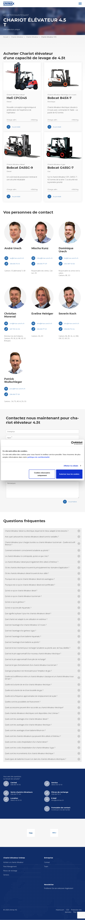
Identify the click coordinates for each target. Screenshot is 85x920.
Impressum (60, 910)
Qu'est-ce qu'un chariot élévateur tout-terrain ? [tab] (23, 596)
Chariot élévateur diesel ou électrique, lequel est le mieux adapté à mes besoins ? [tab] (36, 531)
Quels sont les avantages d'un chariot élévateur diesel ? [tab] (26, 719)
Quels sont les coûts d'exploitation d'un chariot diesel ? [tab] (26, 742)
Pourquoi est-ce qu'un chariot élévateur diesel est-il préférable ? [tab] (30, 585)
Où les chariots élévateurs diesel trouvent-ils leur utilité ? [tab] (27, 573)
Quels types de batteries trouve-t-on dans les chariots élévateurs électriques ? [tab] (35, 759)
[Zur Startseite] (8, 3)
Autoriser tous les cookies (69, 474)
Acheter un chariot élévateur (13, 862)
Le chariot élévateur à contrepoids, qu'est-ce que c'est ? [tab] (27, 556)
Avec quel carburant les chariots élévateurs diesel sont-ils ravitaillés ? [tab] (32, 536)
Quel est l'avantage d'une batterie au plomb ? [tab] (22, 642)
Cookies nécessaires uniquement (42, 474)
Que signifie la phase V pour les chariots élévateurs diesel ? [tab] (28, 613)
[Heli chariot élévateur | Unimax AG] (54, 833)
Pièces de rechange (10, 871)
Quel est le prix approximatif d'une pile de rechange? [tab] (25, 659)
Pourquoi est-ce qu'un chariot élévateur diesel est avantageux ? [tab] (30, 579)
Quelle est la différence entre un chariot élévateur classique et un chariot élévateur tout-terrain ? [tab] (39, 677)
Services (6, 875)
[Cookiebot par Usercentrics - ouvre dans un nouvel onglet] (72, 443)
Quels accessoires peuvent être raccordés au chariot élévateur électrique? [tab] (34, 707)
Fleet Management (10, 866)
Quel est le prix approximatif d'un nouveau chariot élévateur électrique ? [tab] (33, 653)
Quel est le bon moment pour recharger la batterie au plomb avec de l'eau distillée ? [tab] (37, 648)
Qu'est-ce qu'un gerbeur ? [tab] (15, 602)
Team (46, 866)
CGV (67, 910)
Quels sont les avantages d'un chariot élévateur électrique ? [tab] (28, 725)
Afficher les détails (71, 466)
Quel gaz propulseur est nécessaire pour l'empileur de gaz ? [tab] (28, 671)
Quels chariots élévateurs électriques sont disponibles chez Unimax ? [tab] (32, 713)
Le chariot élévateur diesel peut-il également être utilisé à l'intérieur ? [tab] (31, 562)
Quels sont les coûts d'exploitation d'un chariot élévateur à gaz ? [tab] (30, 747)
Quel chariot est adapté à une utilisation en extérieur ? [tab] (26, 619)
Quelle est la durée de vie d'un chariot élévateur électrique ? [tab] (28, 684)
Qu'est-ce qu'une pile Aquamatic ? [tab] (18, 608)
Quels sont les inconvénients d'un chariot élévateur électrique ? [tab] (29, 753)
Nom (9, 438)
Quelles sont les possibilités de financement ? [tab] (22, 701)
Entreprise (11, 431)
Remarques (11, 483)
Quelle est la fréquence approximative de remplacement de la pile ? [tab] (31, 696)
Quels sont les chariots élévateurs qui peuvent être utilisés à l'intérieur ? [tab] (33, 736)
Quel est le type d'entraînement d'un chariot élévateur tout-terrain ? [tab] (31, 665)
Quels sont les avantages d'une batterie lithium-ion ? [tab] (25, 730)
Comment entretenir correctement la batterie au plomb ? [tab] (27, 550)
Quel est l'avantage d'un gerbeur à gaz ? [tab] (20, 630)
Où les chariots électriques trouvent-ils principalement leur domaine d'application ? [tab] (37, 567)
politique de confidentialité (38, 457)
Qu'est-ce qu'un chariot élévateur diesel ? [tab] (21, 590)
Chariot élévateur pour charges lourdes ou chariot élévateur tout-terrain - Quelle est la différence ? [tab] (40, 543)
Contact (47, 862)
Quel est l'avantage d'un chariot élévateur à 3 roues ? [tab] (25, 625)
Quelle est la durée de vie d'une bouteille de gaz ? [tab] (24, 690)
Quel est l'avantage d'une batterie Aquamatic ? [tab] (23, 636)
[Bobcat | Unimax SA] (31, 833)
